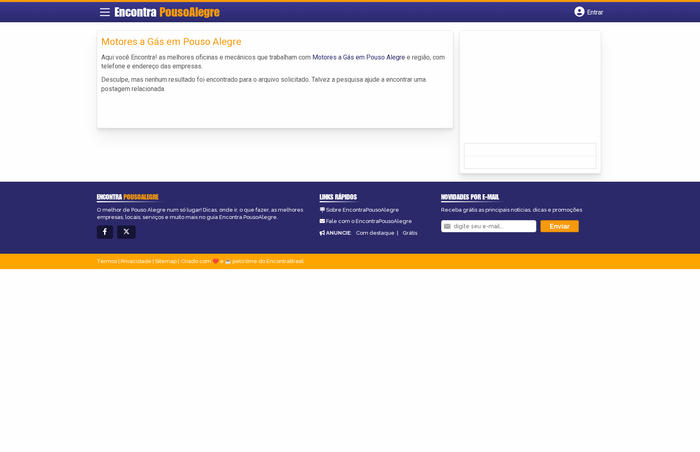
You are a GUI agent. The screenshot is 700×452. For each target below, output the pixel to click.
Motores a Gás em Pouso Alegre (358, 57)
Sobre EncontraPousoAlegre (362, 210)
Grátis (410, 233)
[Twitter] (126, 232)
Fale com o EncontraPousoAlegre (369, 221)
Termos (107, 261)
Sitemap (166, 261)
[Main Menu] (105, 12)
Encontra (167, 11)
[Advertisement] (524, 89)
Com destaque (375, 233)
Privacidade (136, 261)
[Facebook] (105, 232)
